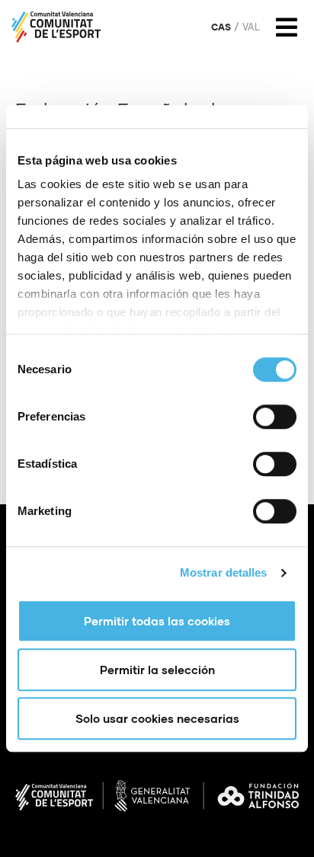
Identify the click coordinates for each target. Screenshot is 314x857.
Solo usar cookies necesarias (157, 718)
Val (251, 27)
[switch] (274, 417)
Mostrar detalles (224, 572)
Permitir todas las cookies (157, 621)
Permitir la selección (157, 669)
